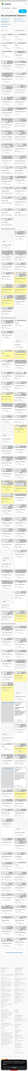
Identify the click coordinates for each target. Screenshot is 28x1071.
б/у (7, 30)
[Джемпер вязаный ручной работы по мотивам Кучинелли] (7, 75)
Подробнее (21, 81)
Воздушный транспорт (6, 989)
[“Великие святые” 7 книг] (7, 639)
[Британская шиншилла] (20, 351)
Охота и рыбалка (18, 1020)
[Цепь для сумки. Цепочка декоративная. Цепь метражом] (20, 756)
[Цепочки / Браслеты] (20, 939)
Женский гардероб (19, 970)
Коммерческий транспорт (6, 982)
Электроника (4, 1010)
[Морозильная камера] (20, 825)
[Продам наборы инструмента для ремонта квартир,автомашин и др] (20, 841)
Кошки (16, 1033)
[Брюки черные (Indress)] (20, 906)
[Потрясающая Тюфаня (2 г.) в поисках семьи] (20, 530)
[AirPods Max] (20, 337)
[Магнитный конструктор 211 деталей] (20, 612)
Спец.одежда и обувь (19, 974)
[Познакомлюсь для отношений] (20, 373)
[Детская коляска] (20, 673)
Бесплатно (18, 1043)
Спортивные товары (5, 999)
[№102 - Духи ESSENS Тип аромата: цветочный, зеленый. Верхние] (7, 756)
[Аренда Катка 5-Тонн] (7, 361)
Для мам (3, 1002)
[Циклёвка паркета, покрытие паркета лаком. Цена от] (20, 541)
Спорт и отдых (18, 1018)
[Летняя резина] (20, 853)
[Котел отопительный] (20, 581)
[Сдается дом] (7, 197)
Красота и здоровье (20, 978)
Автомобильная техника (6, 1014)
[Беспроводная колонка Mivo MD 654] (20, 745)
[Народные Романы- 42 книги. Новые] (20, 627)
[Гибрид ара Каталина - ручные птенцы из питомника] (7, 582)
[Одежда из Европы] (7, 273)
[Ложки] (20, 43)
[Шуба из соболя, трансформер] (7, 730)
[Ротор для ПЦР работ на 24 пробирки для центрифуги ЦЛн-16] (7, 253)
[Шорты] (20, 320)
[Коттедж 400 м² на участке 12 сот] (20, 188)
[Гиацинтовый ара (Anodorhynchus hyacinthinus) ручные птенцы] (20, 297)
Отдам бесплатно (18, 1044)
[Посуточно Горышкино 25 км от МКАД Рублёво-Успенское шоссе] (7, 120)
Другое (2, 1006)
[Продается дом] (7, 167)
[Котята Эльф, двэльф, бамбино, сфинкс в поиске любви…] (7, 628)
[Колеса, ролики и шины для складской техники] (7, 157)
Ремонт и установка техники (7, 1038)
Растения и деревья (19, 1040)
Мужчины (17, 1026)
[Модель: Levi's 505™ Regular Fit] (20, 592)
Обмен (2, 972)
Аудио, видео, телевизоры (6, 1012)
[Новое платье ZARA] (7, 393)
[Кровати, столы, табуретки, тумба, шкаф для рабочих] (20, 120)
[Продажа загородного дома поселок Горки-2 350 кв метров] (7, 178)
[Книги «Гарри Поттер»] (7, 431)
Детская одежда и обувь (6, 996)
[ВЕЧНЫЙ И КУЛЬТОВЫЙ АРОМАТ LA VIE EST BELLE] (20, 928)
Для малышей (4, 1001)
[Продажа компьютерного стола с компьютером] (7, 907)
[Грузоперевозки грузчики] (20, 177)
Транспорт (4, 26)
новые (4, 30)
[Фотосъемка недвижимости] (20, 233)
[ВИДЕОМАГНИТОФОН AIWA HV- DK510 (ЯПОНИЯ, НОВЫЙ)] (7, 613)
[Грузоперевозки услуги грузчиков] (20, 495)
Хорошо (14, 1067)
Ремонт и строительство (20, 990)
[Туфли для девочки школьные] (20, 447)
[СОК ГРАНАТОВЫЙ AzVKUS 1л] (7, 800)
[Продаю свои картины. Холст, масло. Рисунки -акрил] (20, 361)
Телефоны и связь (5, 1011)
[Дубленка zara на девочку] (7, 853)
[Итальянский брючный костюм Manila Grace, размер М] (7, 109)
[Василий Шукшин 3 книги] (7, 661)
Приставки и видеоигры (6, 1018)
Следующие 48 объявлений (14, 952)
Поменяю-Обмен (18, 1047)
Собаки (16, 1032)
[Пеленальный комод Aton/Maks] (7, 673)
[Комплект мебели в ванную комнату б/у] (20, 506)
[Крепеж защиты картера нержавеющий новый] (20, 286)
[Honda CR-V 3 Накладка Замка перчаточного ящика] (20, 274)
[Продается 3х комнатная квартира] (20, 198)
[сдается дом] (7, 209)
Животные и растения (18, 1031)
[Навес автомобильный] (20, 86)
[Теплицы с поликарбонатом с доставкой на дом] (7, 132)
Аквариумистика (18, 1035)
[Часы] (20, 34)
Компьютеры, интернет (6, 1040)
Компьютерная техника (6, 1015)
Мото (2, 980)
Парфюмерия (18, 980)
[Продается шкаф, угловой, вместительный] (20, 688)
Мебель (16, 992)
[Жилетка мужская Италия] (7, 264)
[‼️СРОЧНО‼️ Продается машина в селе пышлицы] (20, 394)
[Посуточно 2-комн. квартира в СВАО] (20, 726)
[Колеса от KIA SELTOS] (20, 551)
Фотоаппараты (4, 1016)
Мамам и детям (18, 18)
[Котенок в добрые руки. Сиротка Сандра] (7, 873)
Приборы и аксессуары (20, 982)
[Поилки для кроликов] (20, 776)
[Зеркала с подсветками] (7, 894)
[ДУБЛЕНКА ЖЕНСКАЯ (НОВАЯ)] (7, 308)
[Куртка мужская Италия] (20, 264)
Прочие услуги (4, 1044)
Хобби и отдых (19, 1015)
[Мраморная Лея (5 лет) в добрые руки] (20, 519)
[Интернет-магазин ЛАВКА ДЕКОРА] (20, 884)
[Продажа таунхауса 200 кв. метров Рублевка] (20, 145)
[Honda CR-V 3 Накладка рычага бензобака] (7, 286)
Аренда (2, 969)
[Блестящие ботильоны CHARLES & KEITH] (7, 383)
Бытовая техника (18, 994)
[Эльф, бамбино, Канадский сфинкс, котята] (20, 661)
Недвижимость (6, 18)
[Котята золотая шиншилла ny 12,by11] (20, 458)
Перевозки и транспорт (6, 1034)
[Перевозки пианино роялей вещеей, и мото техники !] (7, 405)
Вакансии (17, 1011)
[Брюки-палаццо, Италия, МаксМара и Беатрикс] (20, 98)
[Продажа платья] (7, 917)
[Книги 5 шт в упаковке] (7, 651)
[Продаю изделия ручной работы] (7, 332)
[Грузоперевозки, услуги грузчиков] (7, 470)
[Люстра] (20, 862)
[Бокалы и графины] (20, 800)
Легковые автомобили (5, 981)
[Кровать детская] (7, 597)
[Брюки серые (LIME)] (20, 917)
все (2, 30)
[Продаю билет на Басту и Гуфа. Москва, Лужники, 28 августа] (20, 895)
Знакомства (18, 1024)
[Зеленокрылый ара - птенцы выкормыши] (7, 571)
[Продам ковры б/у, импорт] (7, 839)
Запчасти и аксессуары (6, 979)
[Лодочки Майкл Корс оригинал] (7, 556)
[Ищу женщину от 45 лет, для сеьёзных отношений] (7, 495)
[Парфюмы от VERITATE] (7, 416)
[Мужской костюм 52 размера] (7, 791)
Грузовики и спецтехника (6, 984)
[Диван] (7, 744)
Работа (17, 1010)
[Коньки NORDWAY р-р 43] (7, 373)
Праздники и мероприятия (6, 1035)
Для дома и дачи (6, 24)
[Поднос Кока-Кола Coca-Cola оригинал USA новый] (7, 297)
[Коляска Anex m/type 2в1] (20, 416)
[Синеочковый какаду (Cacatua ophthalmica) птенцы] (20, 571)
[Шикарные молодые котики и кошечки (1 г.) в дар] (7, 530)
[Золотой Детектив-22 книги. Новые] (20, 651)
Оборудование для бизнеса (7, 1024)
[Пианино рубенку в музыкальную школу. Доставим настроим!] (20, 405)
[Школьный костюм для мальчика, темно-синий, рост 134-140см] (7, 458)
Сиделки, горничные (5, 1043)
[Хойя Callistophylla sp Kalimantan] (7, 237)
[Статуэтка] (7, 43)
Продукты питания (19, 993)
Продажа (3, 970)
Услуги (2, 988)
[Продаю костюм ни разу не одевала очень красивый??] (7, 684)
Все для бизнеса (5, 1023)
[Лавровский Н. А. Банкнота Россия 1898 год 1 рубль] (7, 927)
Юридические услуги (5, 1039)
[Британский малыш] (20, 426)
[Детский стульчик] (7, 810)
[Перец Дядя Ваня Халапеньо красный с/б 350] (7, 820)
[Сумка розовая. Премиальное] (20, 62)
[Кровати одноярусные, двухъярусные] (20, 157)
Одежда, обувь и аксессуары (5, 21)
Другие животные (18, 1036)
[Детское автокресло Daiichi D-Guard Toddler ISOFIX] (7, 62)
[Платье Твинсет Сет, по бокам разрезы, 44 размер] (7, 98)
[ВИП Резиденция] (20, 167)
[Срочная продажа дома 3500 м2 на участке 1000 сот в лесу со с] (7, 145)
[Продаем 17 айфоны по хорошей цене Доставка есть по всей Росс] (7, 506)
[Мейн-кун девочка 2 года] (20, 74)
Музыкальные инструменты (21, 1019)
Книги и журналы (18, 1016)
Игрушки (3, 997)
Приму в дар (17, 1046)
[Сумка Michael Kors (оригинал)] (20, 810)
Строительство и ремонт (6, 1032)
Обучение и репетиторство (7, 1036)
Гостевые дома (19, 1052)
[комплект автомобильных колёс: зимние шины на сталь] (7, 482)
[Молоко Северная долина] (7, 863)
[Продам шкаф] (20, 52)
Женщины (17, 1027)
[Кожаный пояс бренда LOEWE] (20, 383)
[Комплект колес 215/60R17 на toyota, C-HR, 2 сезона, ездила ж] (20, 470)
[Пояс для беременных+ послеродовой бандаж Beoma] (7, 87)
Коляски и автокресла (5, 995)
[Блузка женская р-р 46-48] (20, 108)
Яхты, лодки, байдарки (6, 990)
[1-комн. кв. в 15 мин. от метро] (20, 711)
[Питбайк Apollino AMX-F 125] (20, 791)
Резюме (16, 1012)
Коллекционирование (7, 974)
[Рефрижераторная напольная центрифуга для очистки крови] (20, 253)
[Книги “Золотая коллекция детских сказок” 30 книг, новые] (20, 640)
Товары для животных (19, 1037)
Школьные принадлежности (7, 1004)
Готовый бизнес (4, 1026)
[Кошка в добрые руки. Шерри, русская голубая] (20, 873)
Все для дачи (17, 996)
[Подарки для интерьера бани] (7, 519)
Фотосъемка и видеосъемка (7, 1042)
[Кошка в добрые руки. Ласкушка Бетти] (7, 884)
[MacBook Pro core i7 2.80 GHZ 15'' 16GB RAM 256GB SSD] (7, 447)
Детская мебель (4, 1000)
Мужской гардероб (19, 973)
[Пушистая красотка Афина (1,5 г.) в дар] (7, 541)
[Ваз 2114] (7, 34)
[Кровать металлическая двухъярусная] (7, 939)
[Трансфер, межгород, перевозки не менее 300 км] (7, 322)
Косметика (17, 981)
